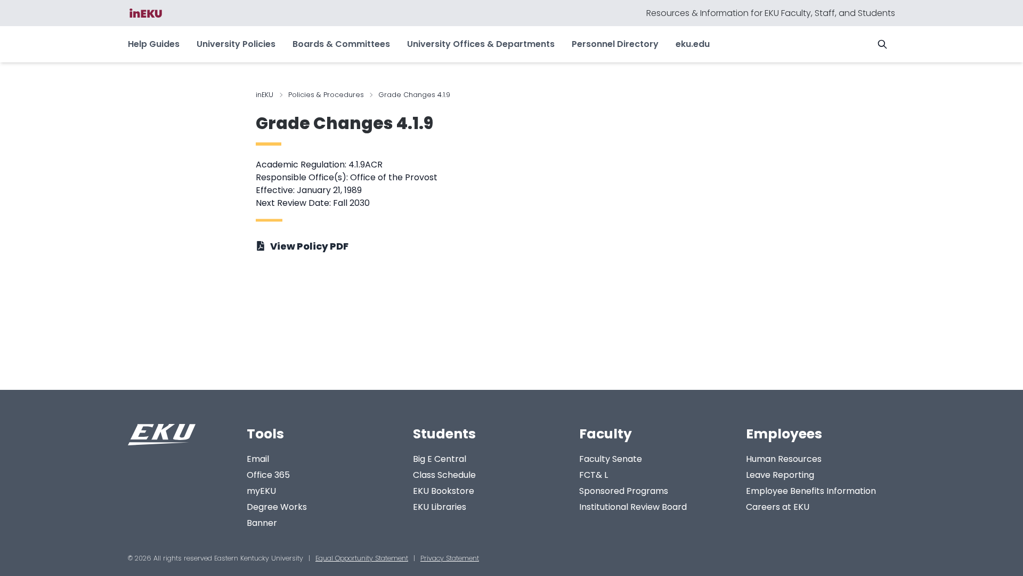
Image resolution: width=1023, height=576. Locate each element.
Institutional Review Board (633, 507)
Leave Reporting (780, 475)
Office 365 (268, 475)
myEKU (261, 491)
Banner (262, 523)
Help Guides (154, 44)
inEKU (264, 94)
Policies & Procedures (326, 94)
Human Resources (784, 459)
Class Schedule (444, 475)
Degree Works (277, 507)
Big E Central (439, 459)
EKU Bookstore (443, 491)
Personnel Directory (615, 44)
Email (258, 459)
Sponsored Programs (623, 491)
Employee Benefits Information (811, 491)
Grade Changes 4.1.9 (344, 123)
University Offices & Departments (481, 44)
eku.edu (693, 44)
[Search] (882, 44)
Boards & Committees (341, 44)
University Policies (236, 44)
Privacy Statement (449, 558)
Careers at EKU (777, 507)
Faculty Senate (610, 459)
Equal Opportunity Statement (361, 558)
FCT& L (593, 475)
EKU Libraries (439, 507)
